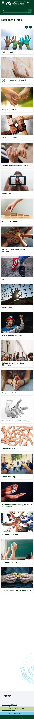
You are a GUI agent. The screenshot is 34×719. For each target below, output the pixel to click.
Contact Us (17, 717)
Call (6, 717)
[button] (6, 700)
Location (28, 717)
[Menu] (3, 3)
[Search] (30, 10)
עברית (26, 27)
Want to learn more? (15, 713)
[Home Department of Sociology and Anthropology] (19, 5)
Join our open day (15, 708)
